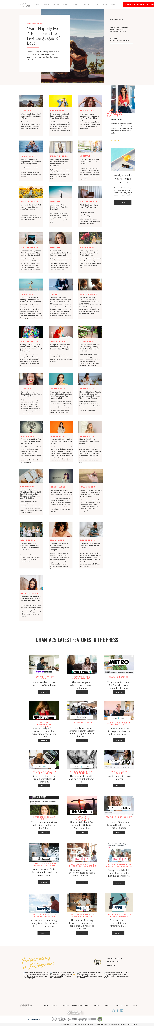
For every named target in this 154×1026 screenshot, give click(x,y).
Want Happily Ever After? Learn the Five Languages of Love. (44, 36)
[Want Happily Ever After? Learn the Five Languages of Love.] (72, 44)
